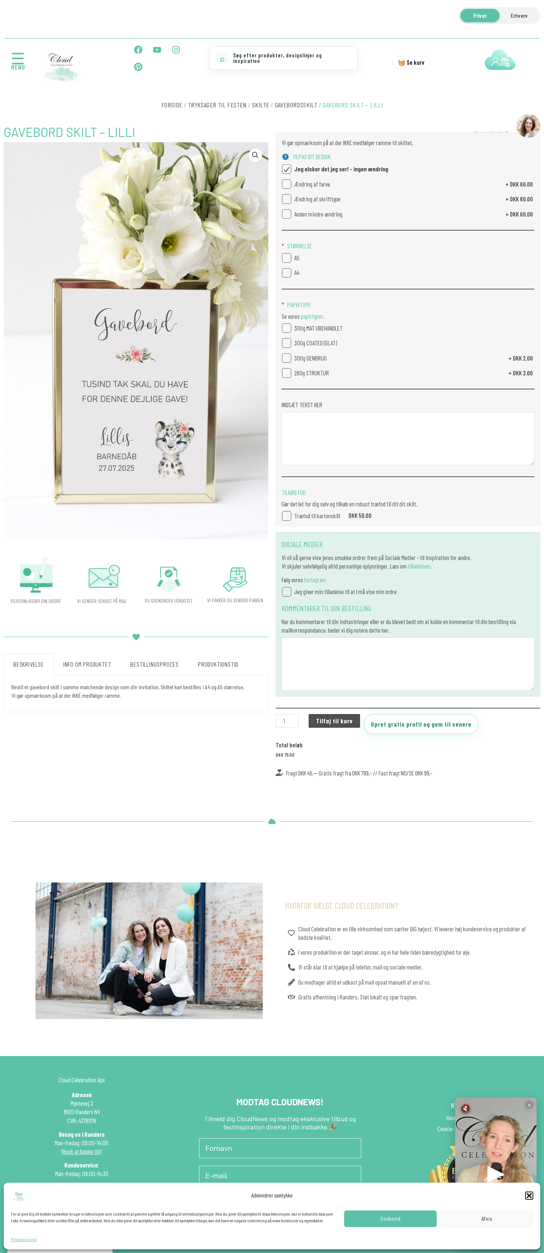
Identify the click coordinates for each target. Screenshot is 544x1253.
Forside (171, 105)
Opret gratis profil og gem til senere (421, 724)
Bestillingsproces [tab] (154, 664)
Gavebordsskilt (296, 105)
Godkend (390, 1218)
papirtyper (311, 316)
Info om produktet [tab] (87, 664)
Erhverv (519, 15)
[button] (529, 1195)
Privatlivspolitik (24, 1239)
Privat (480, 15)
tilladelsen (419, 566)
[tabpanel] (136, 693)
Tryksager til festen (217, 105)
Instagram (315, 579)
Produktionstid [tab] (218, 664)
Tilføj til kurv (334, 720)
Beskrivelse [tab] (28, 664)
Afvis (486, 1218)
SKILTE (260, 105)
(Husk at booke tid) (81, 1151)
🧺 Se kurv (411, 62)
